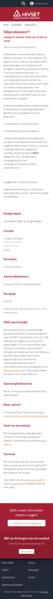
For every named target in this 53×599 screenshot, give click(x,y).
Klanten (31, 577)
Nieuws (31, 562)
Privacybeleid (7, 562)
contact (14, 483)
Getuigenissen (8, 577)
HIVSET (5, 569)
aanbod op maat (33, 479)
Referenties (33, 569)
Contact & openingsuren (26, 523)
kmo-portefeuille (16, 370)
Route (7, 249)
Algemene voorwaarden (12, 584)
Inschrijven (26, 551)
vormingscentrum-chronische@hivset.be (25, 416)
